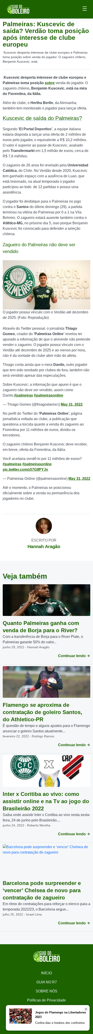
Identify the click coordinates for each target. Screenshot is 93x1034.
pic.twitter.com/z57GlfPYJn (25, 469)
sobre (50, 83)
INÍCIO (46, 973)
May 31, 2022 (72, 404)
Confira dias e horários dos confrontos (60, 1023)
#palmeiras (23, 395)
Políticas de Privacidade (46, 1000)
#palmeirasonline (48, 395)
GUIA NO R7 (46, 982)
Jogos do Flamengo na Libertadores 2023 (60, 1015)
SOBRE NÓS (46, 991)
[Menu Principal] (85, 9)
